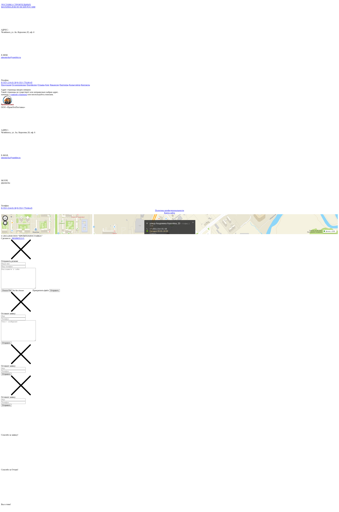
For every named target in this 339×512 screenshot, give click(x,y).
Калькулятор (75, 85)
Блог (47, 85)
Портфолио (32, 85)
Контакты (85, 85)
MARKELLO (18, 238)
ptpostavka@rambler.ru (11, 57)
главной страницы (18, 94)
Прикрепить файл (41, 290)
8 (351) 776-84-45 (24, 82)
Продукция (6, 85)
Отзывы (41, 85)
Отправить (54, 291)
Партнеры (64, 85)
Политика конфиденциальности (169, 210)
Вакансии (54, 85)
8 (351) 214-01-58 (8, 82)
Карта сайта (169, 213)
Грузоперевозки (19, 85)
